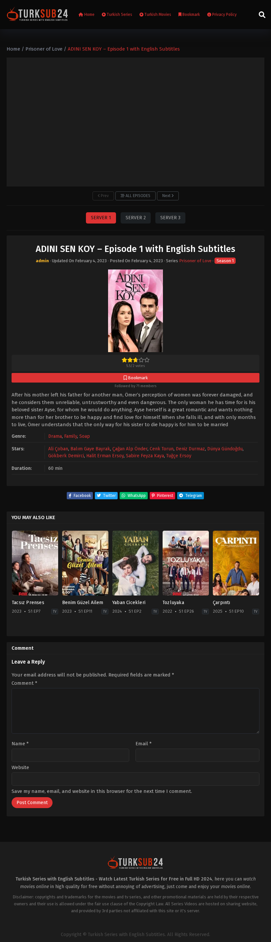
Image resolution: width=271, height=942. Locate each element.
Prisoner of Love (195, 260)
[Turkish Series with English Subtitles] (37, 14)
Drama (55, 436)
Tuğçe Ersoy (178, 456)
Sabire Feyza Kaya (145, 456)
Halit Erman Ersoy (105, 456)
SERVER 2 (136, 218)
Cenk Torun (162, 449)
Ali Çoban (58, 449)
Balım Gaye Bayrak (90, 449)
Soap (84, 436)
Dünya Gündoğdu (225, 449)
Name (20, 743)
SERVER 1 (101, 218)
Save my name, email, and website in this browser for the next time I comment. (102, 791)
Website (20, 767)
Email (144, 743)
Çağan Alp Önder (129, 449)
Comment (24, 683)
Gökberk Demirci (66, 456)
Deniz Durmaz (190, 449)
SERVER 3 (170, 218)
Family (70, 436)
